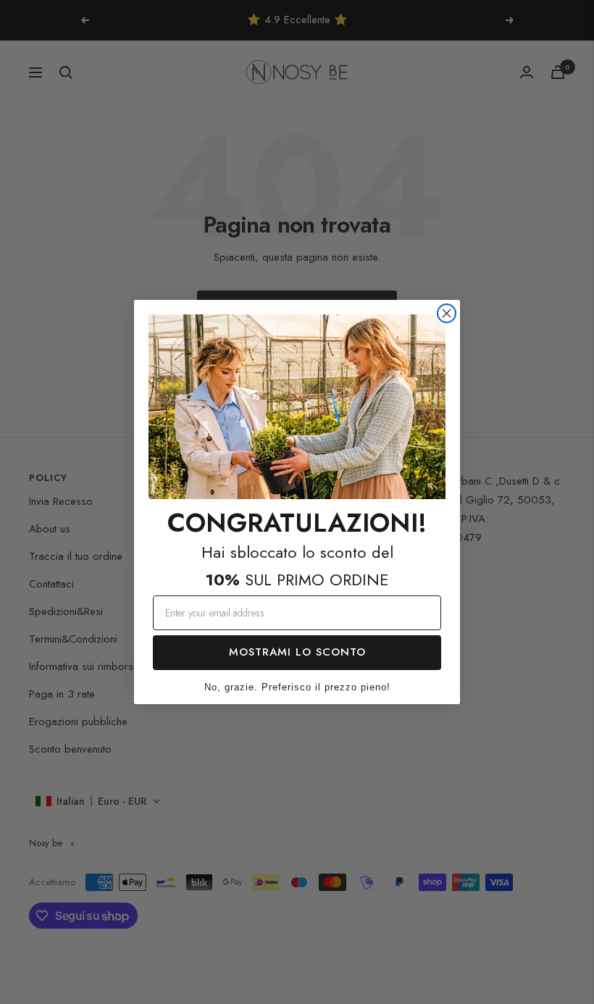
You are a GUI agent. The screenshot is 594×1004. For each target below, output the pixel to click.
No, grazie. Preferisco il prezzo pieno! (297, 687)
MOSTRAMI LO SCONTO (297, 652)
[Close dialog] (447, 313)
